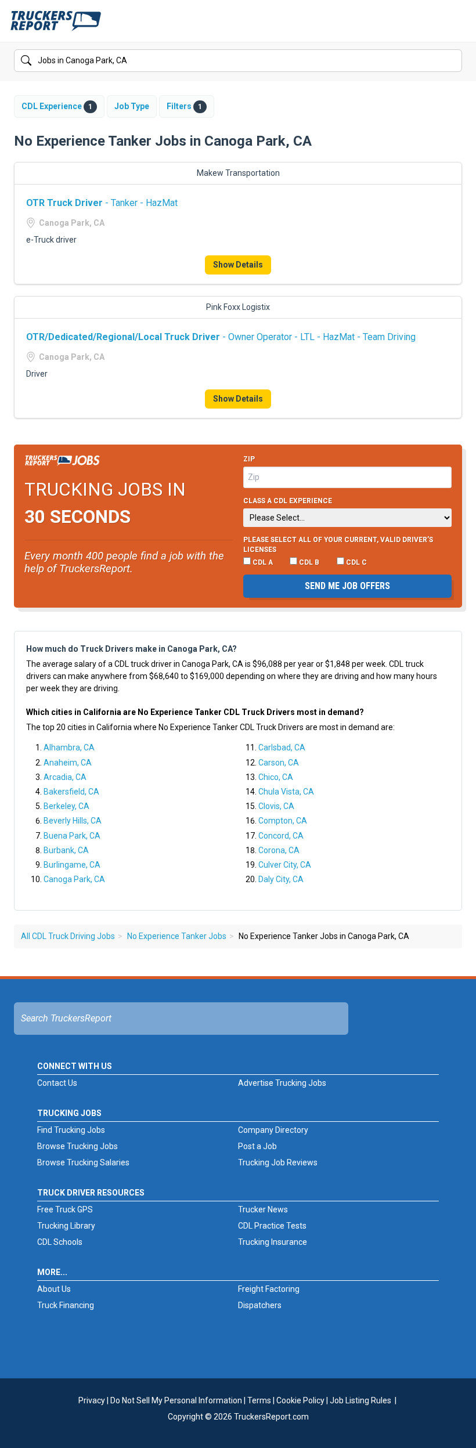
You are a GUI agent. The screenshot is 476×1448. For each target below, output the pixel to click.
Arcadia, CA (65, 777)
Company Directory (273, 1130)
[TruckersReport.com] (55, 25)
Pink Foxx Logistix (238, 307)
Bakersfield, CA (71, 791)
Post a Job (257, 1146)
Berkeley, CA (66, 806)
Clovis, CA (276, 806)
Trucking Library (66, 1225)
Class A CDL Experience (287, 501)
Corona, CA (279, 850)
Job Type (131, 106)
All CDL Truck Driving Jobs (68, 936)
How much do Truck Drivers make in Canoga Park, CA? (131, 648)
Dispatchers (260, 1305)
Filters (184, 106)
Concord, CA (281, 835)
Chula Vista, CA (286, 791)
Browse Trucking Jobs (77, 1146)
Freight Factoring (269, 1289)
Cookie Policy (300, 1400)
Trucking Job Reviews (278, 1162)
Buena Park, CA (72, 835)
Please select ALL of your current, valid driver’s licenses (338, 545)
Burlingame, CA (72, 864)
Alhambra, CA (69, 747)
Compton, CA (282, 820)
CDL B (308, 562)
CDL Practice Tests (272, 1225)
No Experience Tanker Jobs (176, 936)
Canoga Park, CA (74, 879)
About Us (54, 1289)
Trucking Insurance (272, 1242)
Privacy (91, 1400)
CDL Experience (56, 106)
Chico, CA (275, 777)
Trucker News (263, 1209)
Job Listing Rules (360, 1400)
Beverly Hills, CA (73, 820)
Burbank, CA (66, 850)
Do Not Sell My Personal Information (176, 1400)
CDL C (355, 562)
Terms (259, 1400)
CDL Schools (59, 1242)
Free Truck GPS (65, 1209)
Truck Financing (65, 1305)
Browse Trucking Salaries (83, 1162)
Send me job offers (347, 585)
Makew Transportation (238, 173)
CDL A (262, 562)
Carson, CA (278, 762)
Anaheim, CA (68, 762)
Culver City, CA (284, 864)
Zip (249, 459)
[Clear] (452, 61)
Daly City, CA (281, 879)
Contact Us (57, 1083)
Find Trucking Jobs (71, 1130)
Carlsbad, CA (281, 747)
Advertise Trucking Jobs (282, 1083)
